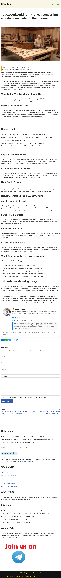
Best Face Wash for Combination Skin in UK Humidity (16, 448)
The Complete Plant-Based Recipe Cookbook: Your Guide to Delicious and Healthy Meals (26, 134)
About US (36, 576)
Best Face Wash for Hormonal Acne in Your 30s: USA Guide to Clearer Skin (22, 436)
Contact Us (28, 576)
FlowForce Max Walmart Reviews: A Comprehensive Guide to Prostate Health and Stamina (26, 137)
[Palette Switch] (52, 4)
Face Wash (4, 478)
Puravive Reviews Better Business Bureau (13, 140)
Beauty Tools (4, 21)
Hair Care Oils (5, 480)
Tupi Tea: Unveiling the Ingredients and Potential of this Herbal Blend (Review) (23, 143)
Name (3, 356)
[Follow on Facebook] (15, 318)
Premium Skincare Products (9, 486)
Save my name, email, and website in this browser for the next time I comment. (24, 397)
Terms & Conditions (7, 576)
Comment (4, 376)
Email (3, 363)
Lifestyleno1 (37, 573)
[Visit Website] (13, 318)
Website (3, 369)
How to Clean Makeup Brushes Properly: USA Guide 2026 (17, 442)
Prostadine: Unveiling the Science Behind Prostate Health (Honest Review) (22, 146)
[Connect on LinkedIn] (19, 318)
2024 (21, 573)
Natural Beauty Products (8, 483)
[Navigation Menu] (58, 4)
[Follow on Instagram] (17, 318)
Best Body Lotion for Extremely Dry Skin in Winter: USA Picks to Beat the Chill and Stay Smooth (28, 439)
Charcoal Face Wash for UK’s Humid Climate (14, 445)
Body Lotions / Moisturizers (8, 475)
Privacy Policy (19, 576)
